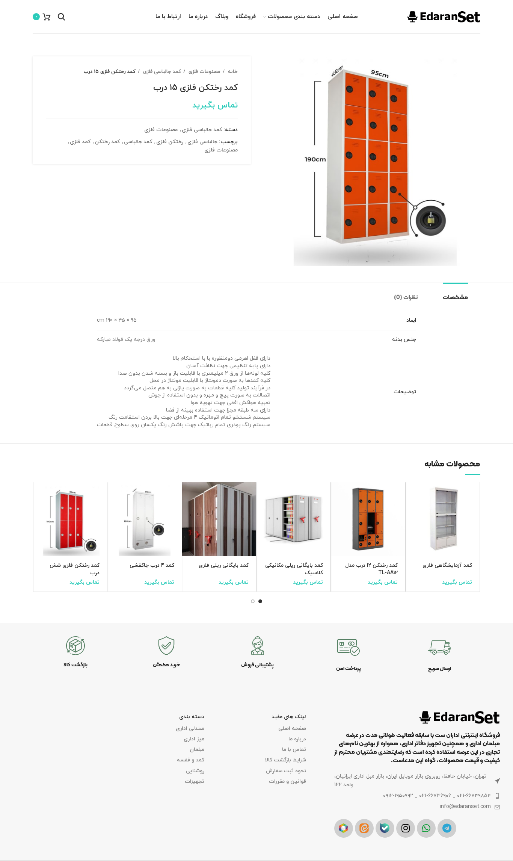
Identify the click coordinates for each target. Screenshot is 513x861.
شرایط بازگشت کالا (285, 760)
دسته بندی (191, 716)
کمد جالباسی (138, 141)
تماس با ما (294, 749)
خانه (232, 71)
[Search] (61, 16)
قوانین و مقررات (287, 781)
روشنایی (195, 771)
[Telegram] (447, 828)
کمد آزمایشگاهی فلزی (447, 565)
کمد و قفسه (190, 760)
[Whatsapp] (426, 828)
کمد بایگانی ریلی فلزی (224, 565)
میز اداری (194, 739)
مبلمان (197, 749)
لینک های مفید (289, 716)
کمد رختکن (107, 141)
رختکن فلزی (169, 141)
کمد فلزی (80, 141)
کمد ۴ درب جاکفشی (152, 565)
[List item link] (417, 796)
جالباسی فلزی (202, 141)
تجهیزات (194, 781)
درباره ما (297, 739)
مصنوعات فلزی (203, 71)
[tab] (461, 294)
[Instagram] (405, 828)
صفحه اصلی (292, 728)
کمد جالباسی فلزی (161, 71)
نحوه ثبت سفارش (286, 771)
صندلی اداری (190, 728)
